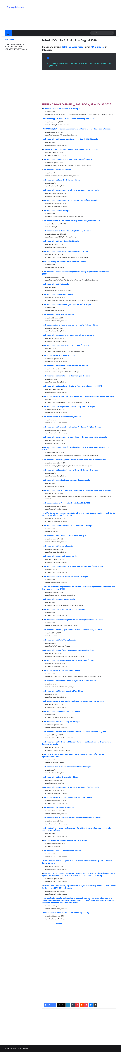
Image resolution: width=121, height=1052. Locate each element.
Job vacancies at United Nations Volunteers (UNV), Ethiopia (68, 525)
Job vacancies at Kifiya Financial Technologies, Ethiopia (66, 376)
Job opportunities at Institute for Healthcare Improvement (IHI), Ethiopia (73, 701)
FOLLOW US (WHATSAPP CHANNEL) (16, 49)
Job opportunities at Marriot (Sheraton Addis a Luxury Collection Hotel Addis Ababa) (78, 396)
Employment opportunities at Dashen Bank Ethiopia (64, 261)
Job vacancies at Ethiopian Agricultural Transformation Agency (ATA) (72, 386)
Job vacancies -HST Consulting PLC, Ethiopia (61, 721)
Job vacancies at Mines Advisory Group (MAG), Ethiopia (66, 345)
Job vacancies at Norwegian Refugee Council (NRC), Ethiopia (68, 335)
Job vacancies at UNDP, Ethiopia (56, 210)
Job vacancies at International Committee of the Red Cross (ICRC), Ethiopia (75, 437)
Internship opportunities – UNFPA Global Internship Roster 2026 (69, 119)
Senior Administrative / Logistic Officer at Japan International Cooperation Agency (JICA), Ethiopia (77, 862)
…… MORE (57, 923)
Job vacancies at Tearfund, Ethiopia (58, 294)
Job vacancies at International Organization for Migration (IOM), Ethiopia (73, 566)
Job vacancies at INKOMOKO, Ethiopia (59, 599)
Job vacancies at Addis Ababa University (60, 556)
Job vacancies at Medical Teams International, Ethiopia (66, 480)
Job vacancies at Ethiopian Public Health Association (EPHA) (68, 660)
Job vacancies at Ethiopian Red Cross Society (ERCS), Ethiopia (69, 406)
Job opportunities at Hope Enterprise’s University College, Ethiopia (70, 325)
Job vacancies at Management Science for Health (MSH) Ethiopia (70, 139)
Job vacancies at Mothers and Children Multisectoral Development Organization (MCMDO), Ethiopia (76, 743)
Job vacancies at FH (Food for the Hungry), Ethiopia (64, 536)
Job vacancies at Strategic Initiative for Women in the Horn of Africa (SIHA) (74, 460)
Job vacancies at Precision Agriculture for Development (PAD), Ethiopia (73, 619)
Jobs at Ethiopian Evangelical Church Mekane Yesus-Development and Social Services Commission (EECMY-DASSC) (78, 588)
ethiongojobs (87, 942)
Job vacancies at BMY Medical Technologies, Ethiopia (65, 251)
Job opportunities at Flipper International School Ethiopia (67, 767)
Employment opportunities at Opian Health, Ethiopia (65, 840)
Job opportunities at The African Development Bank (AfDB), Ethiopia (71, 221)
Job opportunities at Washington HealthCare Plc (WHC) (66, 503)
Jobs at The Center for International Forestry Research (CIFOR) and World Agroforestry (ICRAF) (73, 755)
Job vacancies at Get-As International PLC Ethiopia (64, 609)
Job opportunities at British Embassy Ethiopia (62, 417)
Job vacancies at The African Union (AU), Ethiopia (64, 691)
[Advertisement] (79, 15)
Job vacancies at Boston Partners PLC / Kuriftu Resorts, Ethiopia (69, 681)
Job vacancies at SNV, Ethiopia (56, 284)
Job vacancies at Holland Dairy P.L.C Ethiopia (61, 711)
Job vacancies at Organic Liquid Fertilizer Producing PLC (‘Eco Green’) (72, 427)
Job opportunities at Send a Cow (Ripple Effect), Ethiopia (67, 231)
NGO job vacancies (72, 46)
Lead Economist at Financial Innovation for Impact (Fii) (66, 913)
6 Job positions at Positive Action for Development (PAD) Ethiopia (70, 149)
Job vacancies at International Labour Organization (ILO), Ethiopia (71, 190)
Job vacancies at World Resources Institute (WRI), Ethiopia (67, 159)
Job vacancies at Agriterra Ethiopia (58, 546)
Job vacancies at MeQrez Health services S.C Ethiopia (65, 576)
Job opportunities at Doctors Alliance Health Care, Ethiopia (67, 797)
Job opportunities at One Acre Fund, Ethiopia (61, 670)
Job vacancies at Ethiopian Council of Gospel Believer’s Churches (70, 470)
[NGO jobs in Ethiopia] (14, 7)
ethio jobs (99, 990)
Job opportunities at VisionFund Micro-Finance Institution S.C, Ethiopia (72, 818)
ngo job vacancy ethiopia (85, 951)
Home (8, 33)
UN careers (97, 46)
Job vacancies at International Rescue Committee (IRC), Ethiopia (70, 200)
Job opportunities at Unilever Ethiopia (59, 355)
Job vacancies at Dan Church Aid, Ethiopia (60, 777)
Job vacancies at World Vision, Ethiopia (59, 640)
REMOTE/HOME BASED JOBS (14, 48)
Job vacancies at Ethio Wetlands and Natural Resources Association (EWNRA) (75, 732)
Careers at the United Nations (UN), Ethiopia (61, 108)
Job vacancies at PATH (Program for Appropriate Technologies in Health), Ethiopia (77, 490)
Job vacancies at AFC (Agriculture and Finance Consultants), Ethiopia (72, 630)
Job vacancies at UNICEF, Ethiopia (57, 170)
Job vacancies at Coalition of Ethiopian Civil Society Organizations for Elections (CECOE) (75, 273)
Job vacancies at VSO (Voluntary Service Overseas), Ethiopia (68, 650)
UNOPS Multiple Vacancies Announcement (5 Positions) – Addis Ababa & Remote (77, 129)
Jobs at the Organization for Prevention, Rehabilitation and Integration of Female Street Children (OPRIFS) (76, 829)
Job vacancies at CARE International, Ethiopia (62, 851)
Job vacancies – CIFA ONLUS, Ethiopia (58, 808)
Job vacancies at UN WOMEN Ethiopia (58, 315)
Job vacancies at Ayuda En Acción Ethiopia (61, 241)
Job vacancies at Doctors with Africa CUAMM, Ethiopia (65, 366)
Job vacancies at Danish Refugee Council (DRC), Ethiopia (67, 304)
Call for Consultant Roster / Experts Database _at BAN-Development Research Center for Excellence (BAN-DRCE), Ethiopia (79, 514)
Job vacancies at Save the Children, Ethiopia (61, 180)
